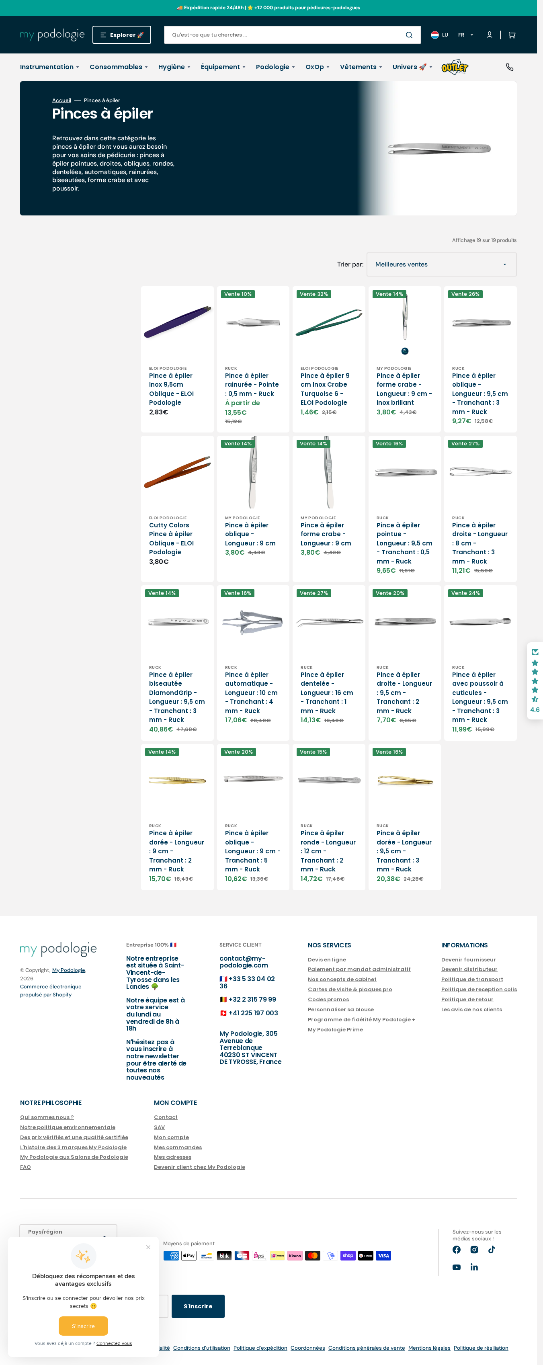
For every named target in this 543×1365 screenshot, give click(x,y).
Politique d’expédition (260, 1348)
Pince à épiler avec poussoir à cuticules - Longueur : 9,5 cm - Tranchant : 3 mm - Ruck (480, 697)
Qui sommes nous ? (47, 1117)
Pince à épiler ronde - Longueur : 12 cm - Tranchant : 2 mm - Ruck (328, 851)
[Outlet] (455, 67)
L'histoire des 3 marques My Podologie (73, 1147)
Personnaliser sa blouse (341, 1009)
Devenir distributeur (469, 969)
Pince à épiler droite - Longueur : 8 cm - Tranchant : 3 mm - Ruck (480, 543)
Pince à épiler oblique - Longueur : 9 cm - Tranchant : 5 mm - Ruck (253, 851)
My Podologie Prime (335, 1029)
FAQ (25, 1167)
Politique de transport (472, 979)
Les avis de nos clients (471, 1009)
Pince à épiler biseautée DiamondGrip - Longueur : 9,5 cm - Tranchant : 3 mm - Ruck (177, 697)
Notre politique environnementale (67, 1127)
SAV (159, 1127)
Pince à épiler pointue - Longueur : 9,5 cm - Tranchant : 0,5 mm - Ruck (404, 543)
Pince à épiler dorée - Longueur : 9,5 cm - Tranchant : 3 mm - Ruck (404, 851)
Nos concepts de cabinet (342, 979)
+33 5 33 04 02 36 (247, 982)
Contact (166, 1117)
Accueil (61, 100)
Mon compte (171, 1137)
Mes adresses (172, 1157)
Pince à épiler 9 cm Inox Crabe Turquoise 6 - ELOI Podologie (325, 389)
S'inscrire (198, 1306)
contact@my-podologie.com (243, 962)
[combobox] (292, 35)
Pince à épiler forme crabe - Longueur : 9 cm (326, 534)
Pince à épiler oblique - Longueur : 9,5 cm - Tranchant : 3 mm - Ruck (480, 393)
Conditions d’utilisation (201, 1348)
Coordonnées (308, 1348)
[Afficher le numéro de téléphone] (509, 67)
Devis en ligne (327, 960)
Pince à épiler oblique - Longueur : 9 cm (250, 534)
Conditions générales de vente (366, 1348)
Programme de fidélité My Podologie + (362, 1019)
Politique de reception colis (479, 989)
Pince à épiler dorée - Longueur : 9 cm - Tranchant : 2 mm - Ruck (176, 851)
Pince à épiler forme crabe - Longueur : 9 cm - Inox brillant (404, 389)
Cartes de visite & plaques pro (350, 989)
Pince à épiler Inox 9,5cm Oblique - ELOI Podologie (171, 389)
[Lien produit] (177, 359)
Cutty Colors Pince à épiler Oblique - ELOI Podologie (171, 539)
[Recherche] (410, 35)
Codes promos (328, 999)
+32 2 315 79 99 (252, 999)
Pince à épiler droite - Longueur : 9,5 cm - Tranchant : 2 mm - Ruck (404, 692)
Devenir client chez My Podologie (199, 1167)
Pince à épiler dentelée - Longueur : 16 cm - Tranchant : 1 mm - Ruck (327, 692)
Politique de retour (467, 999)
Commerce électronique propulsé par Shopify (51, 990)
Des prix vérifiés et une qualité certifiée (74, 1137)
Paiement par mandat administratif (359, 969)
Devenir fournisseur (468, 960)
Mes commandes (178, 1147)
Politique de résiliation (481, 1348)
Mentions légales (429, 1348)
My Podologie (68, 970)
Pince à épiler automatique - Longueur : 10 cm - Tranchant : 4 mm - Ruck (251, 692)
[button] (510, 35)
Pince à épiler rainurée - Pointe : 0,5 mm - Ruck (252, 384)
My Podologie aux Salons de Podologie (74, 1157)
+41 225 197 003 (253, 1013)
